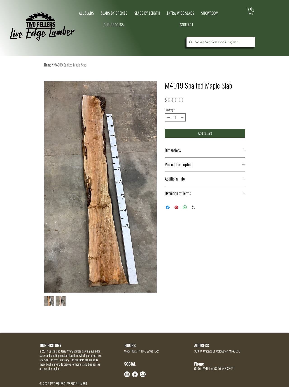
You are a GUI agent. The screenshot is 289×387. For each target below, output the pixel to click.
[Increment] (182, 117)
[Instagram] (127, 374)
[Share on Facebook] (167, 207)
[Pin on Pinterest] (176, 207)
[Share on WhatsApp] (185, 207)
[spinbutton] (175, 117)
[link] (251, 11)
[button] (209, 13)
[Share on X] (193, 207)
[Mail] (143, 374)
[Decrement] (168, 117)
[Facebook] (135, 374)
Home (47, 65)
